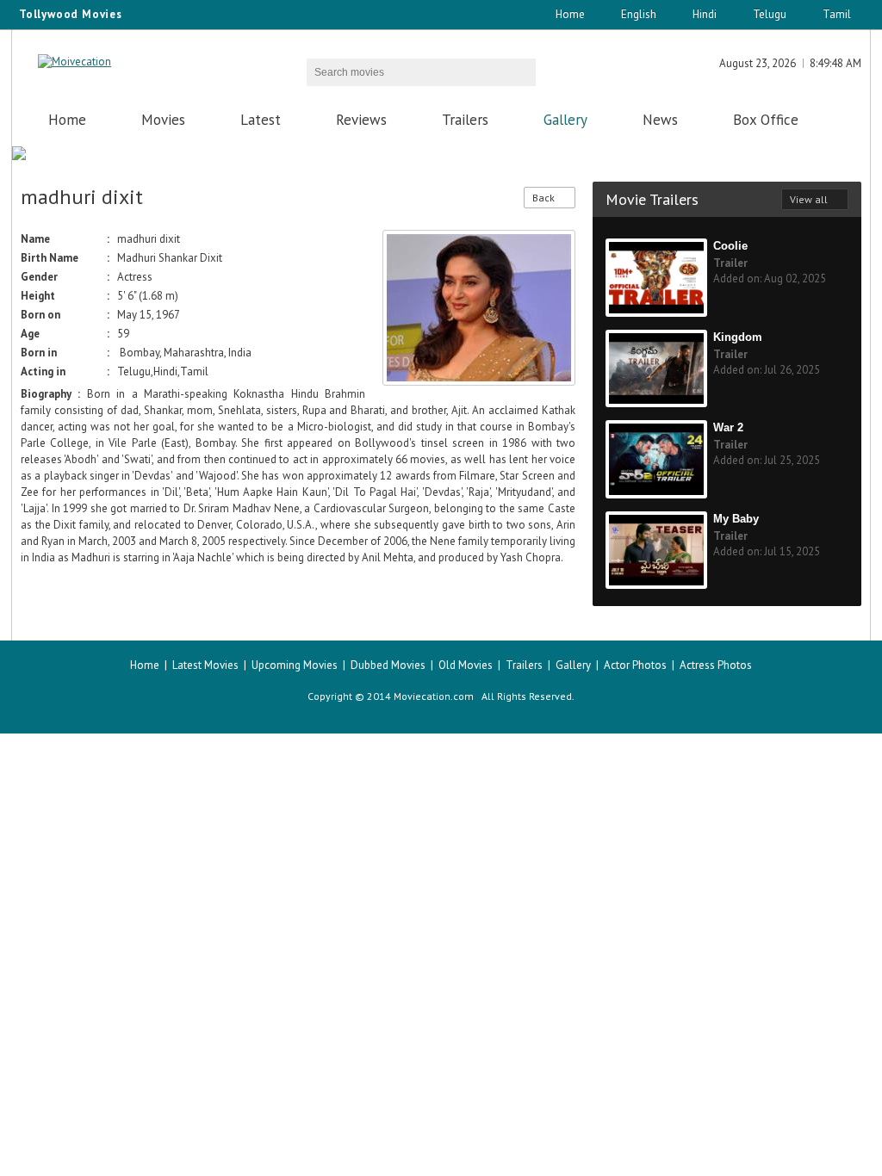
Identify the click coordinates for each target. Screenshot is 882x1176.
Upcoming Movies (295, 665)
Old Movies (465, 665)
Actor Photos (635, 665)
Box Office (765, 119)
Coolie (730, 245)
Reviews (361, 119)
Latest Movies (205, 665)
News (660, 119)
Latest (260, 119)
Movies (163, 119)
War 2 (728, 427)
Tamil (837, 14)
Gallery (565, 119)
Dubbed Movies (388, 665)
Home (570, 14)
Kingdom (737, 337)
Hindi (705, 14)
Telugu (769, 14)
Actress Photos (716, 665)
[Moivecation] (74, 61)
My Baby (736, 518)
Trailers (465, 119)
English (638, 14)
